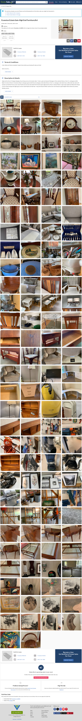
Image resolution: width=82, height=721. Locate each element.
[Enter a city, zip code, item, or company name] (46, 2)
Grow (31, 713)
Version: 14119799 (17, 719)
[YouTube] (63, 709)
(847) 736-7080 (41, 55)
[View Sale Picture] (10, 108)
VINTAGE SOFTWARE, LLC (20, 715)
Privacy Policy (45, 712)
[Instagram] (60, 709)
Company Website (21, 51)
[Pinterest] (66, 709)
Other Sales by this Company (13, 13)
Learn (31, 712)
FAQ (31, 710)
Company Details (41, 51)
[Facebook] (54, 709)
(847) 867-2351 (21, 55)
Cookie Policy (45, 716)
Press (43, 713)
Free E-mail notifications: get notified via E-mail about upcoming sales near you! (40, 706)
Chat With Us (17, 712)
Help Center (44, 715)
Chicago (11, 700)
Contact (32, 716)
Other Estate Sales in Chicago (13, 14)
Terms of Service (45, 710)
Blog (31, 715)
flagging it (61, 689)
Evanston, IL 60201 (16, 698)
